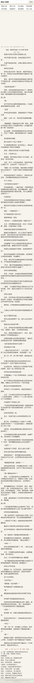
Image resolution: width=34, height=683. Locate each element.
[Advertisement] (17, 28)
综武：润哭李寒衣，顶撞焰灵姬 (11, 662)
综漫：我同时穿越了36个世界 (17, 46)
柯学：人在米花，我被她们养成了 (11, 673)
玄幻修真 (21, 6)
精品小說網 (5, 2)
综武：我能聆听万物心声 (8, 677)
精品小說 (4, 6)
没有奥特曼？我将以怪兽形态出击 (17, 652)
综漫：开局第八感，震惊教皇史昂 (11, 658)
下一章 (19, 649)
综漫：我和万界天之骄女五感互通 (11, 675)
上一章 (11, 649)
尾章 (23, 649)
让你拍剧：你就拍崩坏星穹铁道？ (11, 667)
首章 (6, 649)
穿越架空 (12, 9)
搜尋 (31, 2)
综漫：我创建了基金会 (13, 654)
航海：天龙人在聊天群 (8, 660)
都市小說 (12, 6)
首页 (2, 46)
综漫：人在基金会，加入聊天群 (11, 671)
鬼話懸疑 (21, 9)
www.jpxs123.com (17, 681)
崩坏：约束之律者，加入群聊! (10, 669)
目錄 (27, 649)
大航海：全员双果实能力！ (9, 664)
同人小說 (29, 9)
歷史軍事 (29, 6)
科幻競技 (4, 9)
